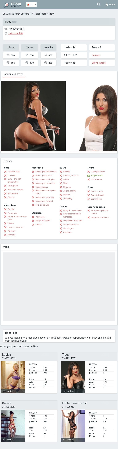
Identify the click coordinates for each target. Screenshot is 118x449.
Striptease (40, 217)
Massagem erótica (43, 175)
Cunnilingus (68, 228)
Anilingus (67, 232)
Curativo (66, 194)
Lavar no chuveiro (15, 227)
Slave (65, 183)
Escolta (11, 209)
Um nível (11, 175)
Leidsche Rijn (27, 14)
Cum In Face (96, 199)
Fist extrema (96, 179)
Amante (66, 172)
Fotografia (12, 213)
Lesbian (39, 224)
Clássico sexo (14, 172)
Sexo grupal (13, 186)
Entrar (112, 4)
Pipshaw (11, 231)
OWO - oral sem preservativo (15, 180)
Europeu (96, 55)
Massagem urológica (44, 179)
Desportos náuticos (100, 217)
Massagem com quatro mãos (45, 192)
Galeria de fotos (14, 74)
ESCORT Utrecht (11, 14)
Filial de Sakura (42, 205)
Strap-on (67, 187)
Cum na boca (97, 191)
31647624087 (16, 28)
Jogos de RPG (69, 191)
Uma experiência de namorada (72, 215)
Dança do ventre (42, 221)
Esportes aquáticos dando (99, 212)
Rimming (12, 235)
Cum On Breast (97, 195)
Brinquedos (13, 193)
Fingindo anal (97, 175)
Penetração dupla (15, 189)
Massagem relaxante (44, 201)
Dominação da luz (71, 175)
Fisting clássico (98, 172)
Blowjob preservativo (72, 210)
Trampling (67, 198)
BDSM (66, 179)
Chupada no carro (71, 224)
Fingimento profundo (72, 221)
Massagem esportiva (44, 197)
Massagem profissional (46, 172)
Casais (11, 223)
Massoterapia (41, 187)
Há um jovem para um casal (17, 218)
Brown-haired (99, 62)
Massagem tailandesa (45, 183)
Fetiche (11, 197)
